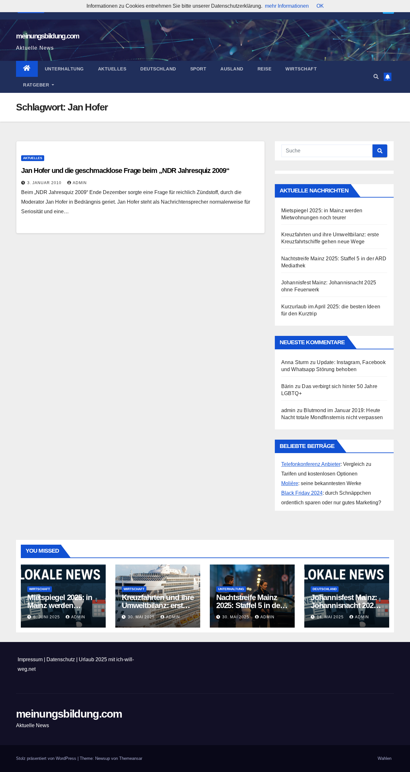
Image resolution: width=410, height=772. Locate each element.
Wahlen (384, 758)
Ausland (231, 68)
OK (320, 6)
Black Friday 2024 (302, 493)
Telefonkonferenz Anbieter (310, 464)
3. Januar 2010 (45, 183)
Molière (289, 483)
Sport (198, 68)
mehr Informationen (287, 6)
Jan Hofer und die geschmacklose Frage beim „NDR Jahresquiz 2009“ (125, 171)
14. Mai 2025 (331, 617)
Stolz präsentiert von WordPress (47, 758)
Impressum (30, 659)
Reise (265, 68)
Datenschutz (60, 659)
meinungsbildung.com (47, 36)
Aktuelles (112, 68)
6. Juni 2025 (47, 617)
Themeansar (130, 758)
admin (80, 183)
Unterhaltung (64, 68)
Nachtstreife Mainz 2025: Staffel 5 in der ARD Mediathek (249, 605)
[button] (376, 76)
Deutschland (158, 68)
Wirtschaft (301, 68)
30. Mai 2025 (142, 617)
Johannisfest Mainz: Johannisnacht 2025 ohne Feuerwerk (344, 605)
